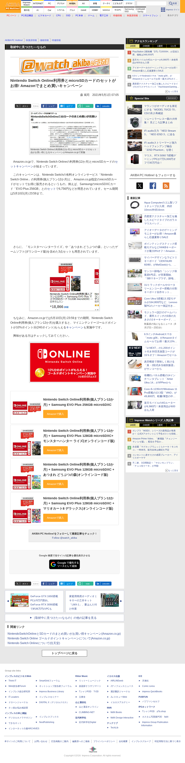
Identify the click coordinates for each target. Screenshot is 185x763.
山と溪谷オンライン (88, 707)
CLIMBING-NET (86, 712)
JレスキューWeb (119, 697)
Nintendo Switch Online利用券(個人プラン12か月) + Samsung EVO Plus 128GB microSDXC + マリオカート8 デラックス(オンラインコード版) (78, 503)
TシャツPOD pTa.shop (154, 711)
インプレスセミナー (49, 697)
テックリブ (112, 723)
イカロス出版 (113, 676)
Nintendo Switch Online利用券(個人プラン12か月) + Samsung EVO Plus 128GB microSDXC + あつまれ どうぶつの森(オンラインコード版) (78, 470)
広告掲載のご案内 (59, 741)
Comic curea (148, 686)
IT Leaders (13, 697)
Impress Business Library (51, 691)
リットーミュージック (90, 680)
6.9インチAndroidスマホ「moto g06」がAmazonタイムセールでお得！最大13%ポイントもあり (155, 79)
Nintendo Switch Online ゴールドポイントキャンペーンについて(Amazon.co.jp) (59, 638)
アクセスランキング (146, 41)
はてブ (70, 106)
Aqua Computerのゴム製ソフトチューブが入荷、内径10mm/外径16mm (160, 206)
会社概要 (123, 741)
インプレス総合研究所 (19, 691)
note (88, 106)
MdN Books (116, 712)
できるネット (14, 723)
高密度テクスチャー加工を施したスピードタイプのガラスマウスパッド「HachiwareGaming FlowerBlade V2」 (155, 86)
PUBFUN (143, 697)
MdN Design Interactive (122, 717)
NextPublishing (46, 722)
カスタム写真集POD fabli (155, 717)
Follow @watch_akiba (64, 537)
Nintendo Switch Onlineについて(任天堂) (34, 643)
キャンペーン (74, 327)
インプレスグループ (141, 741)
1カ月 (173, 46)
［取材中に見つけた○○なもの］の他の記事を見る (64, 617)
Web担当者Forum (17, 686)
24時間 (146, 46)
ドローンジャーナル (18, 702)
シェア (52, 106)
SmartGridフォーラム (49, 680)
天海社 (145, 680)
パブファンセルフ (151, 701)
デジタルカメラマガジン (20, 717)
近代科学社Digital (87, 722)
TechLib (114, 727)
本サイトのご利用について (18, 741)
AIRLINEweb (117, 680)
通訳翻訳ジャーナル (120, 691)
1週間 (160, 46)
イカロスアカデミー (120, 702)
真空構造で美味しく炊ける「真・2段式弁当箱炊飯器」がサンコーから (160, 365)
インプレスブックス (49, 717)
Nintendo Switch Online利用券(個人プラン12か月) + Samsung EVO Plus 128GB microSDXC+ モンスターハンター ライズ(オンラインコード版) (79, 436)
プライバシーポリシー (104, 741)
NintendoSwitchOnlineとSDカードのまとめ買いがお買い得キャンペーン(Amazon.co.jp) (64, 633)
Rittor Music (81, 676)
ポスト (25, 106)
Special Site (142, 98)
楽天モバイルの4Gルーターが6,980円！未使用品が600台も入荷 (159, 406)
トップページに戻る (64, 653)
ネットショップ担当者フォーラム (55, 686)
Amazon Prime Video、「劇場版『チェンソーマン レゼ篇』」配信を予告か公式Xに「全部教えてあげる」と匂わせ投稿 (154, 441)
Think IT (12, 680)
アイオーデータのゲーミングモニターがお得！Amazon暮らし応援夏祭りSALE (160, 234)
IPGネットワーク (147, 707)
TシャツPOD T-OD (89, 691)
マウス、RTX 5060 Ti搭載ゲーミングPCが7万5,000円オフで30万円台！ (160, 159)
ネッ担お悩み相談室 (18, 708)
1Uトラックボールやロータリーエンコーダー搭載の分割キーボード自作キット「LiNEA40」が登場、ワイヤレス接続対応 (160, 292)
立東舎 (82, 697)
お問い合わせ (40, 741)
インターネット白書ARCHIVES (23, 728)
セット (51, 188)
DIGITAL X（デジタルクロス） (54, 702)
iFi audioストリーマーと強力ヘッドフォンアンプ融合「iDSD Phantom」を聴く (160, 146)
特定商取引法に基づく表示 (168, 741)
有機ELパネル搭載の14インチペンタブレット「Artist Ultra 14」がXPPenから (159, 379)
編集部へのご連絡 (81, 741)
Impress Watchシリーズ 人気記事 (154, 420)
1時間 (132, 46)
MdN (109, 708)
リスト (36, 106)
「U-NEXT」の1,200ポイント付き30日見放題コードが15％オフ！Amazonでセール (160, 351)
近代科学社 (80, 717)
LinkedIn (105, 106)
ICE (140, 676)
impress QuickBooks (152, 691)
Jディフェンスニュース (122, 686)
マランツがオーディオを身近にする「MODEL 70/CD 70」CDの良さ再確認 (160, 110)
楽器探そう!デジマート (90, 686)
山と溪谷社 (80, 702)
